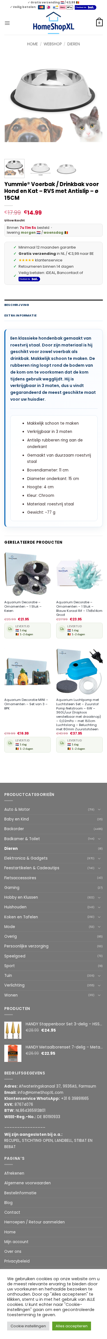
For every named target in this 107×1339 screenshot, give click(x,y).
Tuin (8, 975)
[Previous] (13, 105)
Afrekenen (14, 1173)
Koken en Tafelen (21, 917)
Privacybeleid (17, 1261)
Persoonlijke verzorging (26, 946)
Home (32, 44)
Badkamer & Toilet (22, 839)
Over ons (12, 1251)
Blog (8, 1202)
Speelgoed (14, 956)
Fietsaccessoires (20, 878)
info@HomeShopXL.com (40, 1092)
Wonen (11, 995)
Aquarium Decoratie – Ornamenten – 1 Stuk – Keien (23, 606)
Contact (12, 1212)
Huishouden (15, 907)
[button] (7, 23)
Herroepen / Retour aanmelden (34, 1222)
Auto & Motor (17, 809)
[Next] (93, 105)
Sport (9, 966)
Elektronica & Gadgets (26, 858)
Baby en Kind (16, 819)
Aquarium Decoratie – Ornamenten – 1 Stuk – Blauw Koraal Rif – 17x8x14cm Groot (79, 608)
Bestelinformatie (20, 1193)
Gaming (11, 887)
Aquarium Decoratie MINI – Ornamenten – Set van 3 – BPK (26, 704)
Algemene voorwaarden (27, 1183)
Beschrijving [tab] (16, 305)
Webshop (53, 44)
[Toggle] (99, 809)
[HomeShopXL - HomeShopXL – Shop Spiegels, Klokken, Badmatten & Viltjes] (53, 23)
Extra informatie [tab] (20, 315)
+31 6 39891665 (75, 1098)
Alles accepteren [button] (72, 1326)
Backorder (14, 829)
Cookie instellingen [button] (28, 1326)
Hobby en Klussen (21, 897)
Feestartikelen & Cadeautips (31, 868)
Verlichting (14, 985)
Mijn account (16, 1242)
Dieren (73, 44)
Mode (9, 926)
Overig (10, 936)
